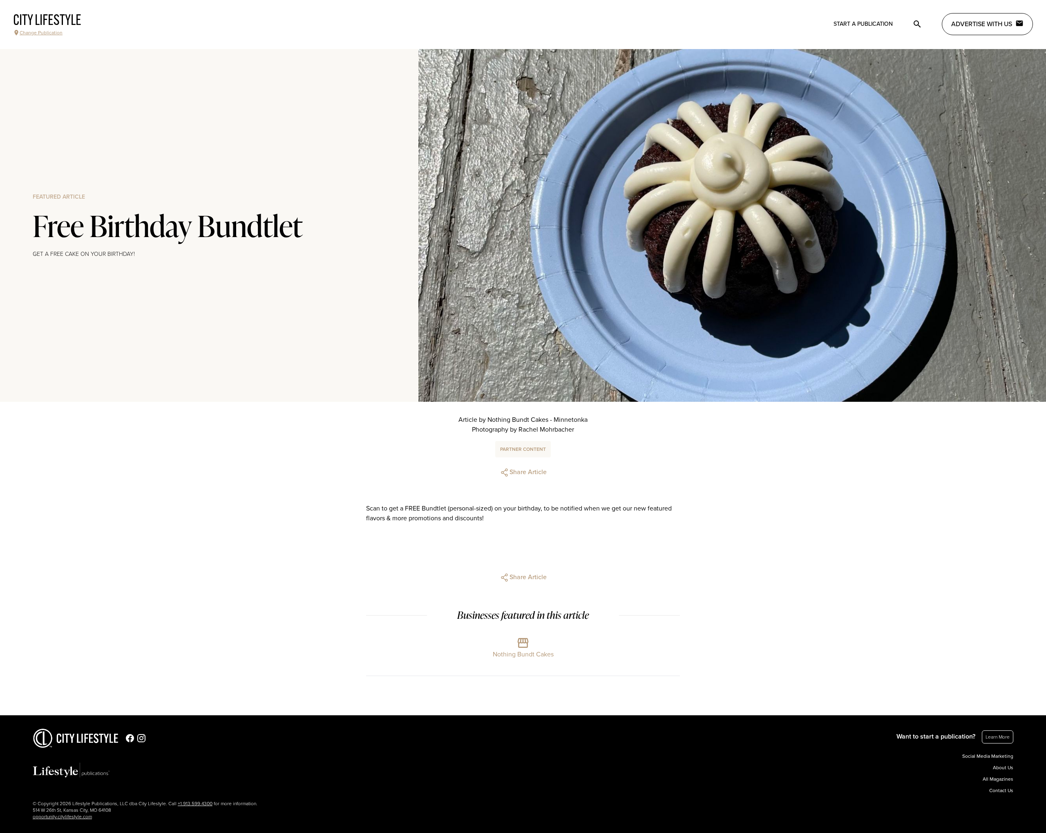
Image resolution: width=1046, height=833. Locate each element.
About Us (1003, 767)
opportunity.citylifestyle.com (62, 817)
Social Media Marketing (987, 756)
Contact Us (1001, 790)
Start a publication (863, 23)
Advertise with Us (981, 24)
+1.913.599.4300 (195, 803)
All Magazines (998, 779)
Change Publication (41, 33)
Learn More (998, 737)
